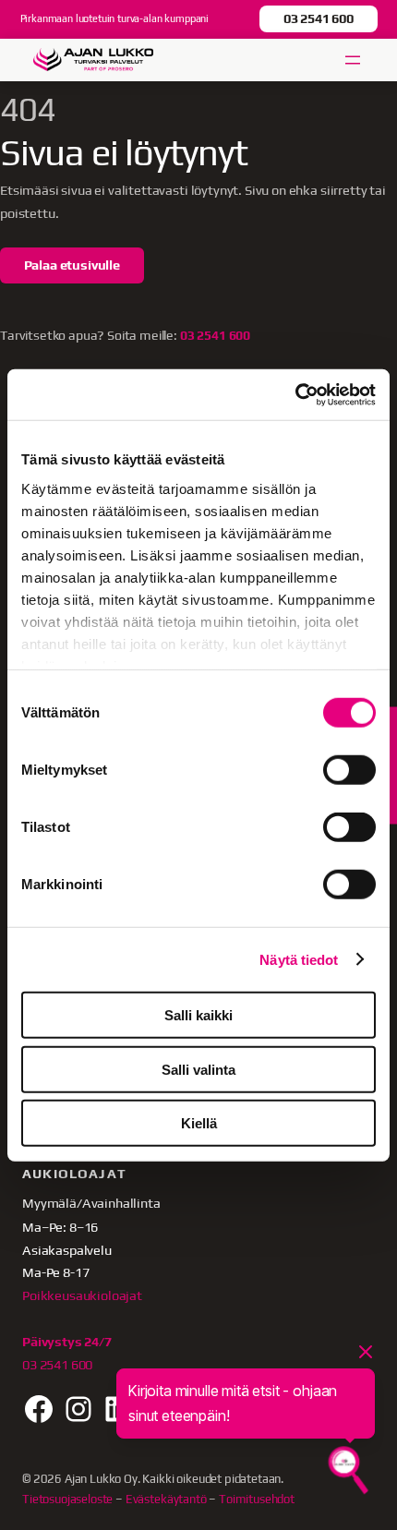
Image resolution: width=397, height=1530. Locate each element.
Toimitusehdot (257, 1499)
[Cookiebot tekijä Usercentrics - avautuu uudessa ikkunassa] (295, 394)
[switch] (349, 770)
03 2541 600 (318, 18)
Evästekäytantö (166, 1499)
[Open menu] (353, 60)
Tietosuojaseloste (67, 1499)
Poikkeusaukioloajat (82, 1295)
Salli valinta (198, 1069)
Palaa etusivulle (72, 264)
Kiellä (199, 1123)
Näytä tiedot (298, 959)
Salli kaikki (198, 1015)
